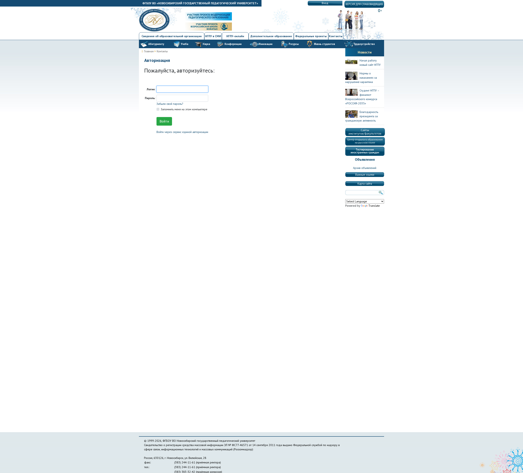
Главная (149, 51)
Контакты (335, 36)
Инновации (265, 44)
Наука (206, 44)
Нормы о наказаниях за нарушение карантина (361, 77)
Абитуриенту (156, 44)
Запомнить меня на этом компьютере (184, 109)
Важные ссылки (364, 174)
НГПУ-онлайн (235, 36)
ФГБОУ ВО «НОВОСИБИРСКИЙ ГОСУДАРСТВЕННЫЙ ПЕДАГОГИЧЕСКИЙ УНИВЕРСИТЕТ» (200, 3)
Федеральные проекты (311, 36)
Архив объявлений (364, 168)
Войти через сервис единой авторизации (182, 132)
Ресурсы (294, 44)
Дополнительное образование (271, 36)
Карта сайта (365, 183)
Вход (325, 3)
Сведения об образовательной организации (172, 36)
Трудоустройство (364, 44)
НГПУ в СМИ (213, 36)
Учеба (184, 44)
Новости (365, 52)
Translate (374, 205)
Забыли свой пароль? (169, 104)
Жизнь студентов (324, 44)
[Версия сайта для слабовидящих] (364, 4)
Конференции (233, 44)
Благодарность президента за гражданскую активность (361, 116)
